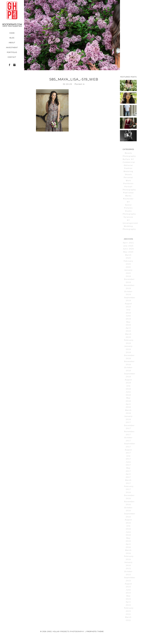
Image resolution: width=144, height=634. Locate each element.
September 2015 (129, 579)
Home (12, 33)
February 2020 (128, 262)
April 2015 (128, 603)
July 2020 (128, 246)
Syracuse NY (128, 218)
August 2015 (128, 585)
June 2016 (128, 533)
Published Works (128, 194)
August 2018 (128, 381)
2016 (128, 492)
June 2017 (128, 463)
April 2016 (128, 545)
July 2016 (128, 527)
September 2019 (129, 299)
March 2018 (128, 411)
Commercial (129, 162)
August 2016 (128, 521)
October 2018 (128, 369)
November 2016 (129, 503)
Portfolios (128, 184)
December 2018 (129, 357)
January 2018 (128, 417)
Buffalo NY (128, 159)
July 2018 (128, 387)
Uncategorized (130, 223)
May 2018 (128, 399)
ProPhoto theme (95, 631)
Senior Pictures (128, 206)
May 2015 (128, 597)
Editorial (128, 165)
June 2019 (128, 317)
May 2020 (128, 252)
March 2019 (128, 335)
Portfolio (12, 52)
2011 (128, 614)
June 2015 (128, 591)
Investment (12, 47)
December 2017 (129, 427)
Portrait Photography (129, 188)
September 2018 (129, 375)
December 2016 (129, 497)
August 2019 (128, 305)
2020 (128, 267)
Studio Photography (129, 212)
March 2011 (128, 618)
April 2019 (128, 329)
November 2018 (129, 363)
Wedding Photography (129, 227)
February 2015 (128, 609)
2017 (128, 422)
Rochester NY (128, 200)
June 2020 (128, 249)
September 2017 (129, 445)
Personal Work (128, 179)
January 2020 (128, 271)
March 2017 (128, 481)
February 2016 (128, 557)
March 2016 (128, 551)
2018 (128, 352)
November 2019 (129, 286)
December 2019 (129, 280)
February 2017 (128, 487)
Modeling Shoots (128, 173)
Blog (12, 38)
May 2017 (128, 469)
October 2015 (128, 573)
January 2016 (128, 563)
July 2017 (128, 457)
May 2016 (128, 539)
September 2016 (129, 515)
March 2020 (128, 256)
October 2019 (128, 293)
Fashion (128, 168)
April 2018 (128, 405)
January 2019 (128, 347)
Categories (128, 149)
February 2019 (128, 341)
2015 (128, 569)
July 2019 (128, 311)
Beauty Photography (129, 154)
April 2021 (128, 243)
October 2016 (128, 509)
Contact (12, 57)
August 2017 (128, 451)
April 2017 (128, 475)
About (12, 43)
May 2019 (128, 323)
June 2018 (128, 393)
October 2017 (128, 439)
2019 (128, 276)
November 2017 (129, 433)
